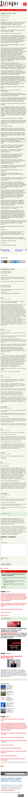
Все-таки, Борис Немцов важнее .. (9, 755)
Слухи (11, 779)
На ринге (4, 778)
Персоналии (5, 781)
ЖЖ (18, 633)
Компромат (11, 778)
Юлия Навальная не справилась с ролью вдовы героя (12, 656)
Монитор (17, 779)
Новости (19, 778)
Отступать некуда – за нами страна (19, 250)
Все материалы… (7, 618)
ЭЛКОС (18, 792)
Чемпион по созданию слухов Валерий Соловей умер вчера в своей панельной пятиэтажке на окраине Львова (14, 605)
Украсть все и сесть (6, 612)
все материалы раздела (20, 9)
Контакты (19, 781)
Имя (2, 539)
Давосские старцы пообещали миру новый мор (12, 737)
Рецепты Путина (5, 615)
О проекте (13, 781)
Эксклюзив (4, 779)
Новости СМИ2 (4, 568)
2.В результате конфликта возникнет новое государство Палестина (13, 581)
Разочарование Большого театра (6, 250)
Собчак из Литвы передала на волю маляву (11, 609)
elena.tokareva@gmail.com (8, 790)
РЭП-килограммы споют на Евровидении (11, 748)
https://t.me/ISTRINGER (8, 633)
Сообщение (4, 542)
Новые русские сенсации (7, 744)
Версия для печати (6, 15)
